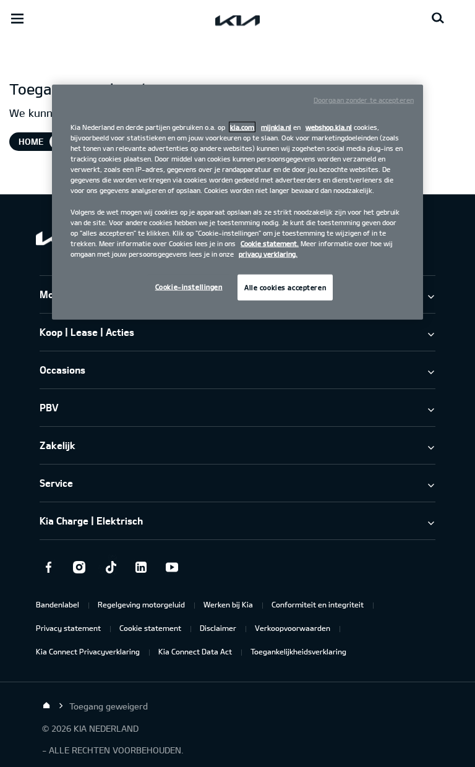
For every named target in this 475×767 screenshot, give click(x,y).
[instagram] (79, 567)
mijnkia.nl (276, 127)
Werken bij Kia (228, 604)
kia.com (242, 127)
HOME (31, 141)
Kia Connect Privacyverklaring (88, 651)
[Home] (46, 706)
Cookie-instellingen (189, 286)
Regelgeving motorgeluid (141, 604)
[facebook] (48, 567)
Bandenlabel (57, 604)
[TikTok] (110, 567)
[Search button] (438, 18)
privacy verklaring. (268, 253)
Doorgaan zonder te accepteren (364, 100)
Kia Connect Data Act (195, 651)
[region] (237, 202)
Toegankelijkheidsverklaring (298, 651)
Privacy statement (68, 627)
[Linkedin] (141, 567)
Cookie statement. (270, 243)
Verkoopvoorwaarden (292, 627)
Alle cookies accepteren (285, 287)
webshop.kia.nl (329, 127)
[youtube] (172, 567)
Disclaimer (218, 627)
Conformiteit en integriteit (318, 604)
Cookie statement (150, 627)
